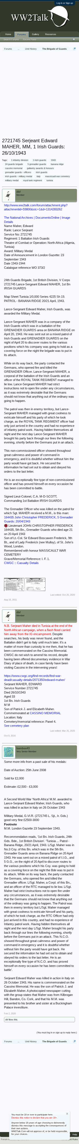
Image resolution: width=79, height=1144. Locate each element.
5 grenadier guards (37, 164)
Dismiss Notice (67, 1113)
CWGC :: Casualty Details (21, 563)
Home (8, 34)
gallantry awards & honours (40, 168)
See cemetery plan (16, 725)
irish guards (41, 172)
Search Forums (11, 39)
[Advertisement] (39, 95)
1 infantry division (19, 160)
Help (75, 1134)
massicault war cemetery (57, 176)
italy (39, 176)
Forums (21, 34)
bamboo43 (23, 748)
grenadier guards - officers (18, 172)
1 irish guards (39, 160)
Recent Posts (29, 39)
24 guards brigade (14, 164)
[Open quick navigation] (74, 48)
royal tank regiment (32, 180)
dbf (18, 191)
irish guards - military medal (18, 176)
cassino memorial (13, 168)
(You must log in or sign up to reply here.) (57, 1032)
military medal (11, 180)
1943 (53, 160)
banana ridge (57, 164)
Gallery (35, 34)
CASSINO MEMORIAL (45, 713)
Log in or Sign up (65, 3)
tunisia (50, 180)
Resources (50, 34)
